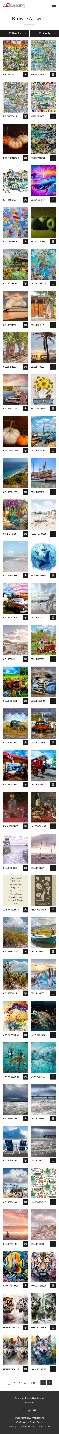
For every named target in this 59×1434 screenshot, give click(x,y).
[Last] (49, 1382)
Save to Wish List (25, 74)
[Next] (42, 1382)
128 (33, 1382)
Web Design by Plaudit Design (29, 1422)
